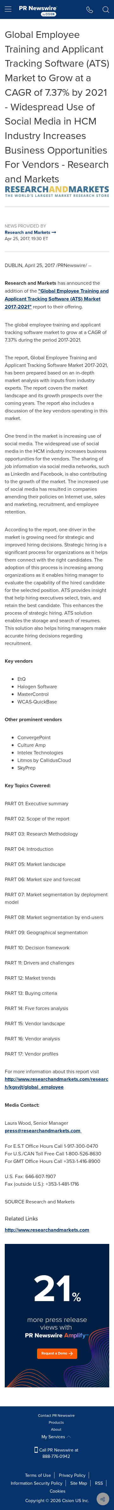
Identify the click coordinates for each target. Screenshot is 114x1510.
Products (56, 1422)
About (56, 1429)
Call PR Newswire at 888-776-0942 (58, 1453)
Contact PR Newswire (56, 1415)
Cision (68, 1500)
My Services (53, 1437)
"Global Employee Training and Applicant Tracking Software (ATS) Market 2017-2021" (57, 298)
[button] (57, 191)
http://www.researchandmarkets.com (47, 1229)
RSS (99, 1483)
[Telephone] (90, 9)
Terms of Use (38, 1475)
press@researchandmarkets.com (42, 1130)
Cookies (58, 1491)
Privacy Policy (72, 1475)
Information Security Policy (36, 1483)
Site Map (78, 1483)
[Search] (106, 9)
